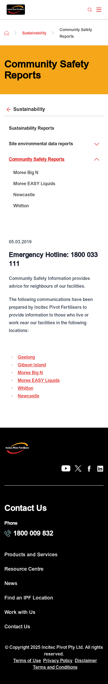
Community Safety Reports (37, 159)
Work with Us (19, 612)
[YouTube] (65, 468)
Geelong (26, 357)
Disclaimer (86, 660)
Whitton (21, 206)
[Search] (90, 9)
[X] (78, 468)
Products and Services (31, 555)
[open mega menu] (98, 9)
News (10, 583)
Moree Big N (25, 172)
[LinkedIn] (100, 468)
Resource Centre (23, 569)
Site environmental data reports (41, 144)
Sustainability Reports (31, 128)
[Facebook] (89, 468)
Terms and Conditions (55, 667)
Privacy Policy (58, 660)
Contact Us (17, 627)
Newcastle (24, 195)
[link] (54, 172)
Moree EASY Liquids (34, 184)
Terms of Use (27, 660)
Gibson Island (32, 365)
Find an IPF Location (28, 598)
